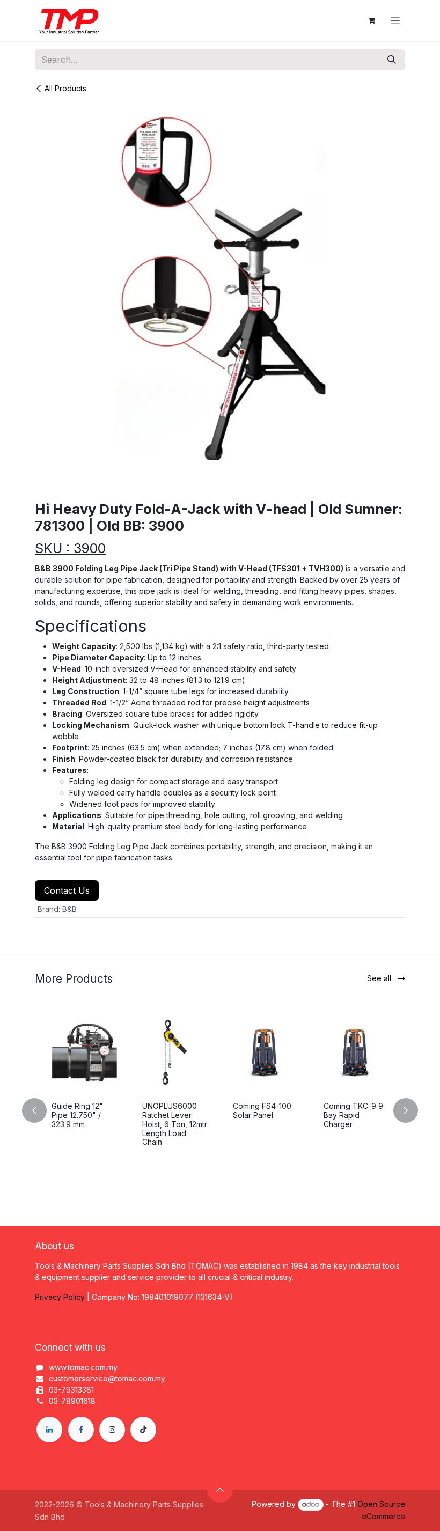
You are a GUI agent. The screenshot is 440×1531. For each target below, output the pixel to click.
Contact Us (67, 890)
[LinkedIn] (49, 1429)
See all (380, 978)
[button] (41, 1110)
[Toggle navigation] (395, 20)
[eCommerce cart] (371, 20)
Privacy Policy (60, 1296)
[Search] (391, 59)
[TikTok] (143, 1429)
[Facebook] (81, 1429)
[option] (220, 1110)
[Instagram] (112, 1429)
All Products (65, 88)
